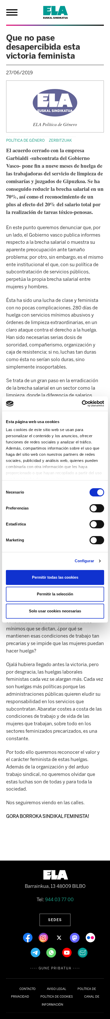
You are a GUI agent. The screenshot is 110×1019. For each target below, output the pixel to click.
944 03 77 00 (59, 899)
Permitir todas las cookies (55, 577)
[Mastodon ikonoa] (75, 937)
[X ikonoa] (59, 937)
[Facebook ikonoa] (28, 937)
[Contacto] (82, 952)
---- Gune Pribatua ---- (55, 968)
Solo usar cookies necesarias (55, 611)
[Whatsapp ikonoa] (52, 952)
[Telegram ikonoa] (36, 952)
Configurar (84, 561)
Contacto (27, 989)
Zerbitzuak (60, 140)
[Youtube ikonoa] (67, 952)
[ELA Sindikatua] (61, 12)
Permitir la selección (55, 594)
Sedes (55, 920)
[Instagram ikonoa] (44, 937)
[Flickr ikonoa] (90, 937)
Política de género (25, 140)
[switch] (97, 508)
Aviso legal (56, 989)
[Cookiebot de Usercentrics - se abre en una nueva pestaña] (81, 403)
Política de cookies (56, 996)
